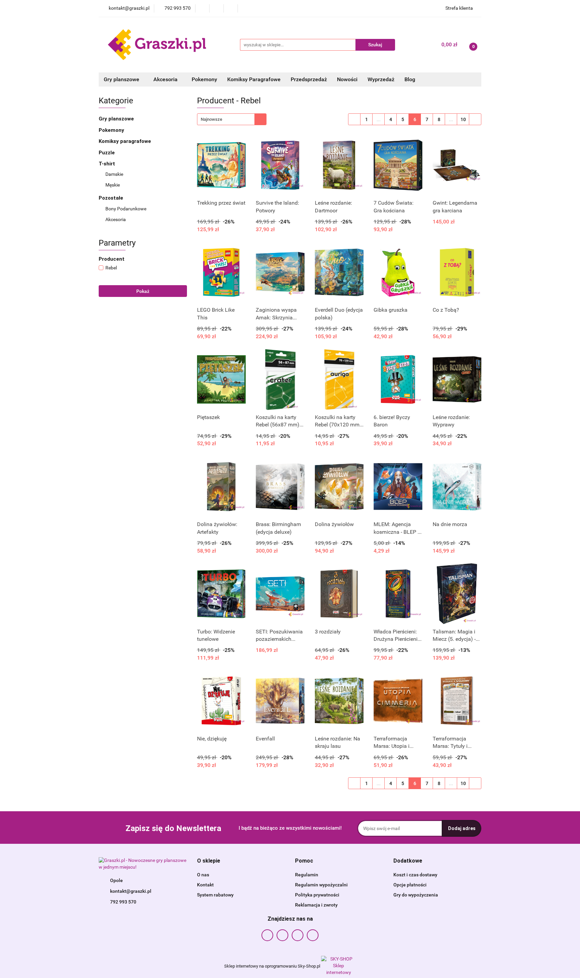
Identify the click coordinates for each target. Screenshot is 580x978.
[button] (208, 861)
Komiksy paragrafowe (125, 141)
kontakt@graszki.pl (130, 891)
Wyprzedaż (381, 79)
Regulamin (306, 874)
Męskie (112, 185)
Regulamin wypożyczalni (321, 884)
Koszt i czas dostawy (415, 874)
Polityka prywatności (317, 894)
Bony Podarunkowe (125, 208)
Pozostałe (112, 198)
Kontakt (205, 884)
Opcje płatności (410, 884)
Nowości (347, 79)
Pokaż (142, 291)
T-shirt (107, 164)
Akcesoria (116, 219)
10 (463, 119)
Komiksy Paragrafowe (254, 79)
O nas (203, 874)
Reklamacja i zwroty (316, 905)
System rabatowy (215, 894)
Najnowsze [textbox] (211, 119)
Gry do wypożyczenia (415, 894)
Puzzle (107, 153)
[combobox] (232, 119)
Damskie (114, 174)
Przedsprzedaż (309, 79)
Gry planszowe (117, 119)
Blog (409, 79)
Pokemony (204, 79)
